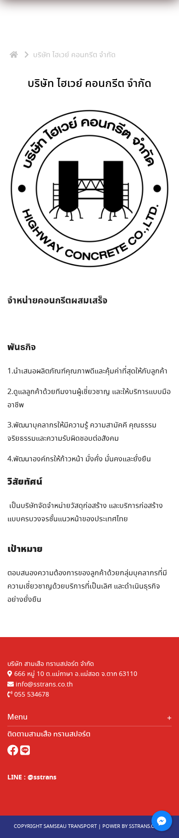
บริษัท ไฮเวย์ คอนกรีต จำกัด (89, 84)
